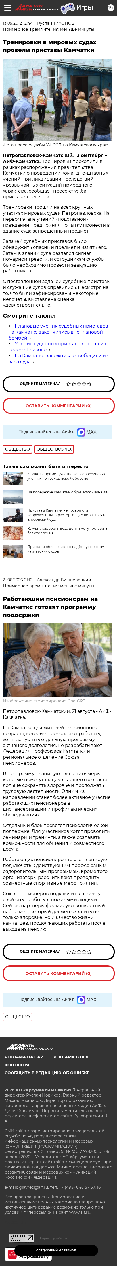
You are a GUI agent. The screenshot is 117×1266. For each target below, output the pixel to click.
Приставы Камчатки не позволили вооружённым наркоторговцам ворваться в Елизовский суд (66, 515)
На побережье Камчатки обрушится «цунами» (68, 492)
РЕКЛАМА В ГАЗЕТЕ (74, 1057)
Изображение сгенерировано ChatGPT (44, 701)
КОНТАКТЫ (17, 1065)
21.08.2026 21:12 (17, 579)
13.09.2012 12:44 (18, 23)
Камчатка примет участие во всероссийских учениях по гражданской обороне (66, 476)
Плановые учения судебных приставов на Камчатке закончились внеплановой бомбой (58, 332)
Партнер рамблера (53, 1238)
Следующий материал (56, 1250)
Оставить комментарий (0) (59, 405)
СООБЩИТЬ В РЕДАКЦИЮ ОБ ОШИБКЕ (47, 1072)
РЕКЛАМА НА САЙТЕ (27, 1057)
